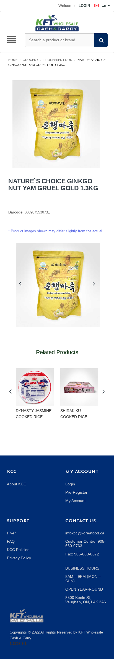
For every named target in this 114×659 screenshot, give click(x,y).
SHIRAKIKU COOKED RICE (73, 413)
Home (12, 59)
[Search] (101, 40)
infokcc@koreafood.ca (84, 533)
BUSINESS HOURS (82, 568)
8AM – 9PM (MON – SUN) (83, 578)
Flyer (11, 533)
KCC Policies (18, 549)
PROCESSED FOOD (57, 59)
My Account (75, 500)
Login (70, 484)
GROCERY (30, 59)
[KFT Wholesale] (57, 22)
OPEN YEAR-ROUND (84, 589)
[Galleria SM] (26, 615)
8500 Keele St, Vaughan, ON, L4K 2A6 (85, 599)
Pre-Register (76, 492)
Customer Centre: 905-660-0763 (85, 543)
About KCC (16, 484)
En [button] (103, 5)
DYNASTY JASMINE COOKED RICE (33, 413)
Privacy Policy (19, 558)
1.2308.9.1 (18, 644)
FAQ (11, 541)
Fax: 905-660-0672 (82, 554)
